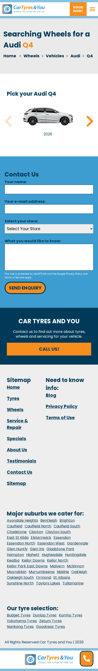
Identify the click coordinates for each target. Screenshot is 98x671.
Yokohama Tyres (22, 621)
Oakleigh (79, 571)
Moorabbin (16, 571)
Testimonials (21, 461)
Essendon (62, 537)
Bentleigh (48, 520)
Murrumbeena (41, 571)
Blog (51, 395)
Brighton (67, 520)
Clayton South (58, 531)
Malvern (57, 566)
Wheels (15, 410)
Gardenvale (77, 543)
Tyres (13, 398)
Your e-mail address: (25, 201)
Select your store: (21, 221)
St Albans (61, 577)
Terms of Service (14, 277)
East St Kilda (17, 537)
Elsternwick (41, 537)
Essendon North (21, 543)
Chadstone (17, 531)
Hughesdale (52, 554)
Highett (32, 554)
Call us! (49, 349)
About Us (17, 450)
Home (9, 56)
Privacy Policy (74, 274)
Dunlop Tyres (45, 615)
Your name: (16, 181)
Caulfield (14, 526)
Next (89, 121)
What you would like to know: (33, 241)
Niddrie (63, 571)
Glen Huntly (17, 549)
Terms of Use (60, 418)
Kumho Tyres (70, 615)
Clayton (36, 531)
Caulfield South (67, 526)
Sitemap (16, 483)
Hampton (15, 554)
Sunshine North (20, 583)
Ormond (43, 577)
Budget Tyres (19, 615)
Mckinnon (75, 566)
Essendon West (51, 543)
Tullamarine (73, 583)
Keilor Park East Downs (27, 566)
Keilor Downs (33, 560)
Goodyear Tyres (50, 626)
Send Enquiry (25, 288)
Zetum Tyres (50, 621)
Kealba (13, 560)
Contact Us (19, 472)
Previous (8, 121)
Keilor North (57, 560)
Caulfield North (38, 526)
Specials (16, 439)
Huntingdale (75, 554)
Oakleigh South (20, 577)
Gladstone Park (60, 549)
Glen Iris (37, 549)
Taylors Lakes (48, 583)
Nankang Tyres (20, 626)
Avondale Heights (22, 520)
